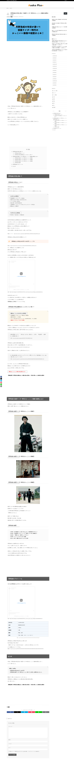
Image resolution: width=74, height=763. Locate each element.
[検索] (66, 0)
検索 (65, 13)
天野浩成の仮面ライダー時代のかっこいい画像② (24, 159)
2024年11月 (55, 66)
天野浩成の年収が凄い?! (18, 151)
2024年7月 (54, 74)
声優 (54, 101)
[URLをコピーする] (45, 712)
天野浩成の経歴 (18, 162)
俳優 (11, 16)
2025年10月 (55, 55)
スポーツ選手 (55, 90)
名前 (9, 739)
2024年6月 (54, 76)
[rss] (65, 0)
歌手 (54, 103)
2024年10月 (55, 68)
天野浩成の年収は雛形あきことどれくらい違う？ (24, 154)
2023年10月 (55, 80)
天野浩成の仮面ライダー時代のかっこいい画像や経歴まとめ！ (25, 156)
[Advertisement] (28, 50)
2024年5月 (54, 78)
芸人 (54, 105)
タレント (54, 92)
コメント (10, 726)
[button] (10, 712)
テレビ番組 (55, 94)
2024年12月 (55, 64)
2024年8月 (54, 72)
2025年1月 (54, 62)
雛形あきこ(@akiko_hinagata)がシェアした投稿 (21, 289)
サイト (9, 747)
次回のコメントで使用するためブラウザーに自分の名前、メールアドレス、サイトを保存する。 (24, 751)
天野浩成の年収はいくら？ (20, 153)
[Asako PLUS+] (37, 5)
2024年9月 (54, 70)
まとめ (14, 166)
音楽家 (54, 107)
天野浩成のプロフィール (18, 164)
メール (9, 743)
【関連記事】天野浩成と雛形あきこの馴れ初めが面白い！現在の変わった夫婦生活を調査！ (26, 375)
